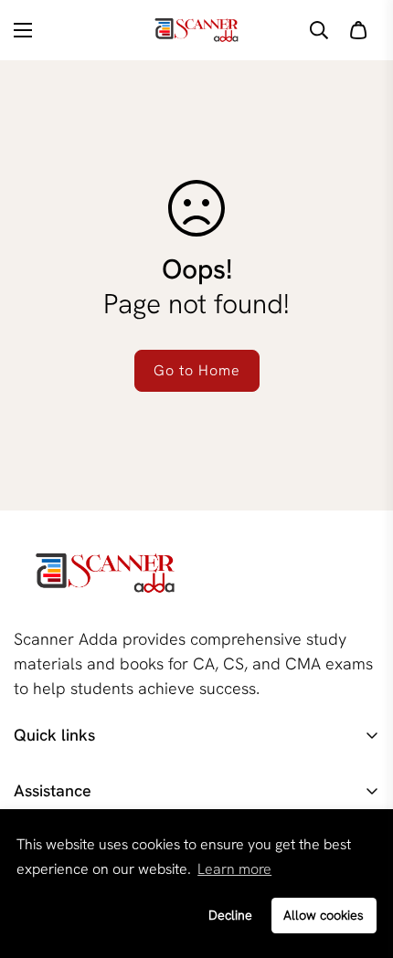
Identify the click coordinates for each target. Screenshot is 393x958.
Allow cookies (323, 915)
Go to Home (197, 370)
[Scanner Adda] (196, 30)
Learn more (234, 869)
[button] (358, 30)
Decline (230, 915)
